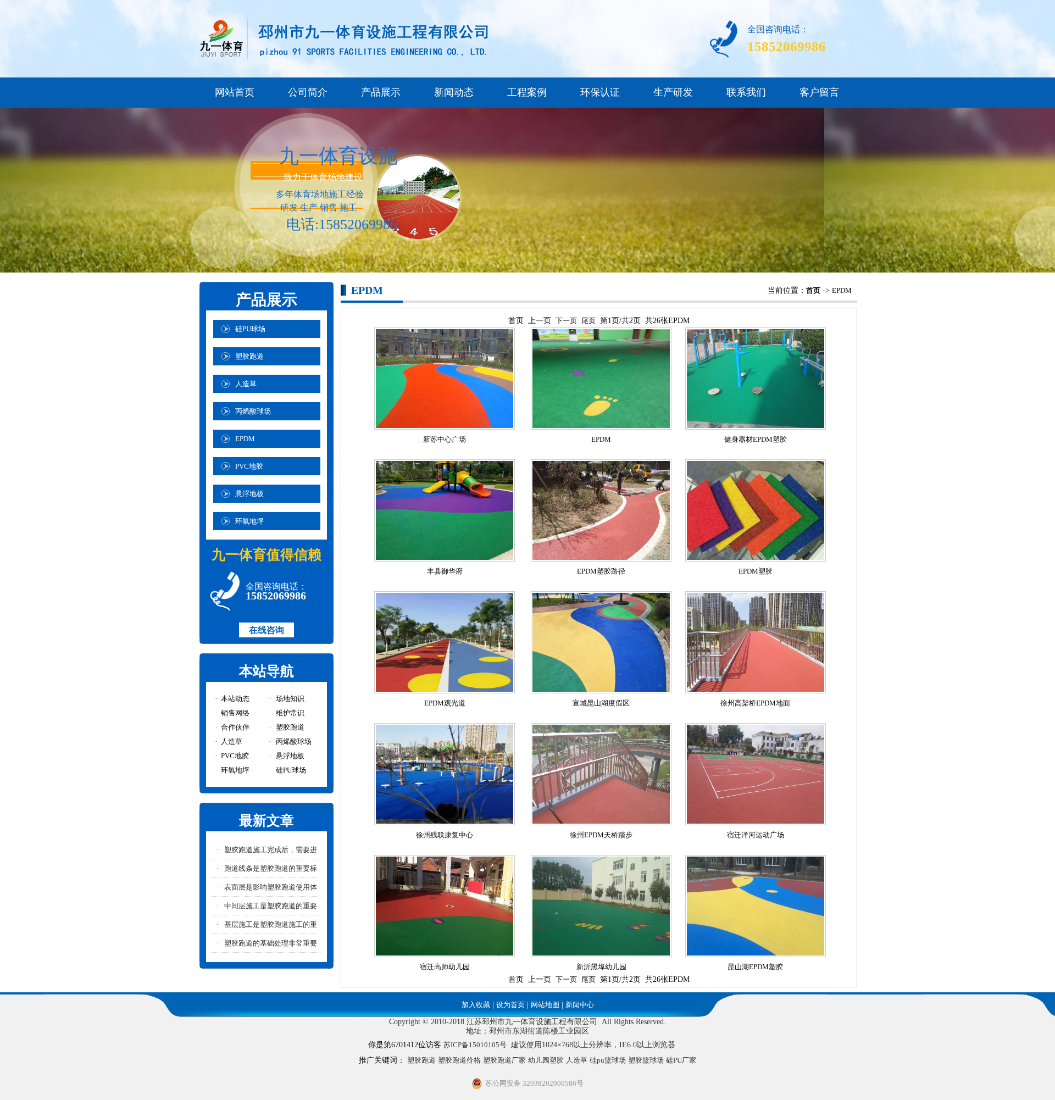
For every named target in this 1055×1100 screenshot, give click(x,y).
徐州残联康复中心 (444, 835)
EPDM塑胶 (755, 571)
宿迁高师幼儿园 (445, 967)
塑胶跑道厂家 (504, 1060)
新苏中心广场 (444, 439)
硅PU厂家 (681, 1060)
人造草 (576, 1060)
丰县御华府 (445, 571)
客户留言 (819, 92)
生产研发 (673, 92)
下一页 (566, 320)
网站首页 (234, 92)
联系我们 (746, 92)
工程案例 (527, 92)
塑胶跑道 (421, 1060)
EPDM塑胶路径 (601, 571)
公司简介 (307, 92)
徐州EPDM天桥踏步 (601, 835)
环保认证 (600, 92)
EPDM (842, 290)
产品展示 (381, 92)
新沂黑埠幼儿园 (601, 967)
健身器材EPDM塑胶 (755, 439)
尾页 (588, 320)
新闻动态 (454, 92)
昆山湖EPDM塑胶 (755, 967)
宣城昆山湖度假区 (601, 703)
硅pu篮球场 (608, 1060)
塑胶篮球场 (646, 1060)
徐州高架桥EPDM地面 (755, 703)
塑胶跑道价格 (459, 1060)
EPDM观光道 (444, 703)
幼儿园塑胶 (546, 1060)
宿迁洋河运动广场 (755, 835)
